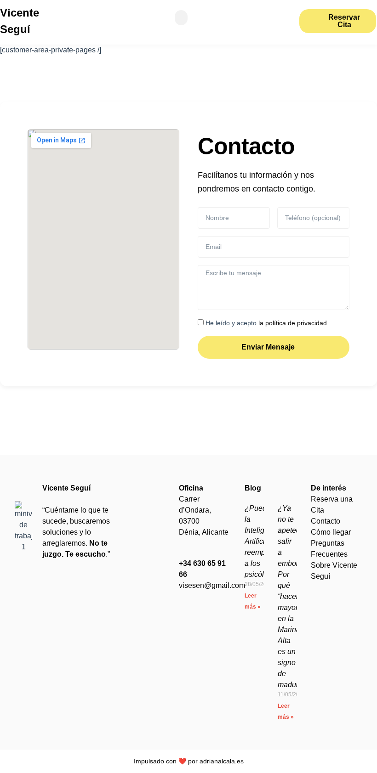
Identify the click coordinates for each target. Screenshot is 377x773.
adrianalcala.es (222, 761)
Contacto (325, 521)
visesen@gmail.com (212, 585)
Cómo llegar (331, 532)
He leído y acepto (266, 323)
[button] (181, 17)
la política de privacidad (292, 323)
